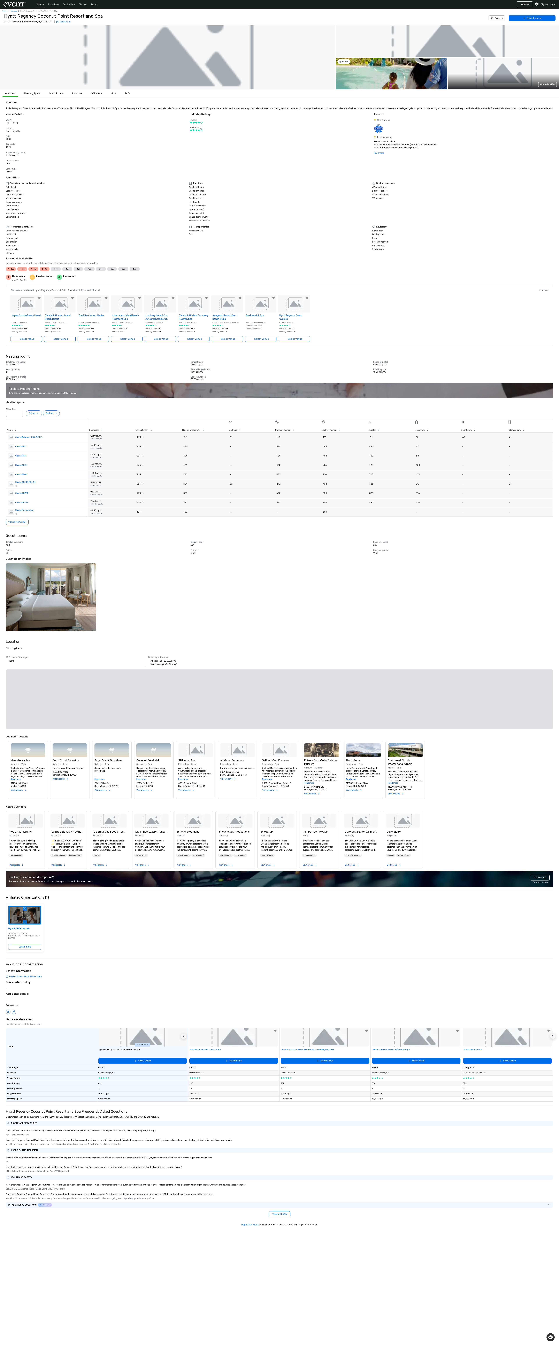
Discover (83, 4)
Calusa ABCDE (21, 493)
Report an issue (249, 1224)
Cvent (4, 11)
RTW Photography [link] (188, 831)
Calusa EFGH (21, 474)
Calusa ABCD (21, 465)
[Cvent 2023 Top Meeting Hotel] (378, 128)
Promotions (53, 4)
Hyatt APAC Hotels (19, 928)
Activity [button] (96, 855)
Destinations (69, 4)
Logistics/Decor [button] (75, 855)
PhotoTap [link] (267, 831)
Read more (379, 153)
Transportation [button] (141, 855)
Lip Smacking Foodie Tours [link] (109, 831)
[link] (25, 821)
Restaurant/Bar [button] (16, 855)
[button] (167, 57)
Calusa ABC (20, 446)
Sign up (544, 4)
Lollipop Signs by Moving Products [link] (67, 831)
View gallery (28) (547, 84)
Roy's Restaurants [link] (20, 831)
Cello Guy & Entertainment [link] (361, 831)
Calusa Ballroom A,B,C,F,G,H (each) (29, 437)
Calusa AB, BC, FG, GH (25, 482)
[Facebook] (14, 1012)
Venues (40, 4)
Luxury (94, 4)
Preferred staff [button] (198, 855)
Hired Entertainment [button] (352, 855)
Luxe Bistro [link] (394, 831)
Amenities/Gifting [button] (58, 855)
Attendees (11, 409)
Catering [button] (390, 855)
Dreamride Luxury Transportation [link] (151, 831)
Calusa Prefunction (24, 510)
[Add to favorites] (39, 298)
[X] (8, 1012)
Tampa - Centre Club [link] (315, 831)
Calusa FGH (20, 456)
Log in (553, 4)
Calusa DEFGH (21, 502)
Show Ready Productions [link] (234, 831)
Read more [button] (16, 779)
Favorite (499, 18)
